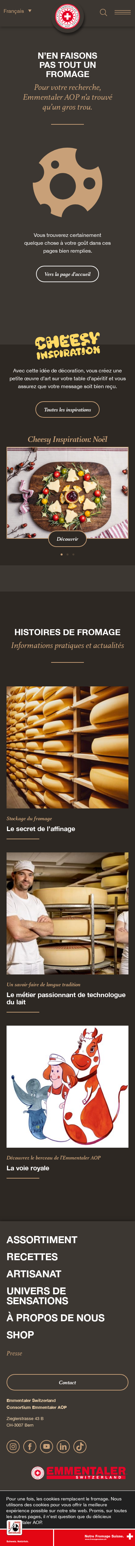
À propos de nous (56, 1318)
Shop (20, 1335)
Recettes (32, 1257)
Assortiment (42, 1239)
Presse (14, 1353)
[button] (62, 554)
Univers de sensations (37, 1295)
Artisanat (34, 1274)
